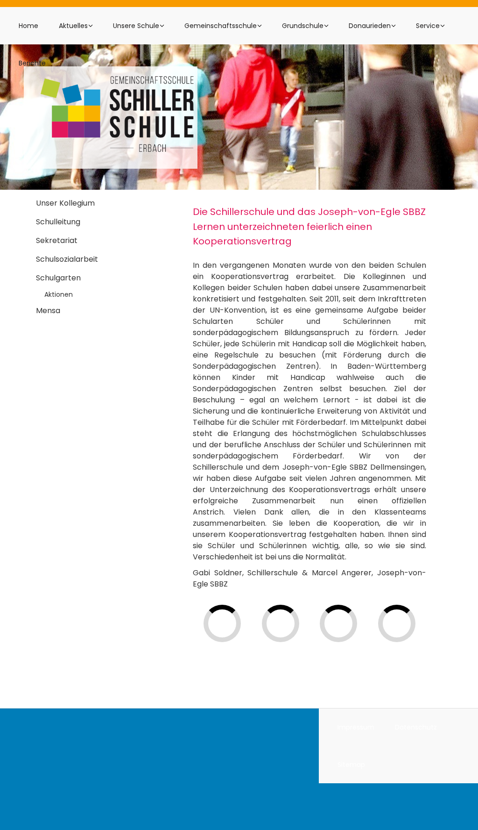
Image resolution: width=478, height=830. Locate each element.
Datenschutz (416, 727)
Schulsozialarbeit (67, 259)
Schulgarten (58, 277)
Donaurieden (370, 25)
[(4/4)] (420, 642)
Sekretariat (56, 240)
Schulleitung (58, 221)
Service (428, 25)
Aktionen (58, 294)
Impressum (355, 727)
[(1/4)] (245, 642)
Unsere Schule (136, 25)
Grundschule (302, 25)
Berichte (32, 63)
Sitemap (351, 764)
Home (28, 25)
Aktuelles (73, 25)
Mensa (48, 310)
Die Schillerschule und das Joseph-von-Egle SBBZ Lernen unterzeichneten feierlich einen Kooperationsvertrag (309, 226)
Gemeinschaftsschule (220, 25)
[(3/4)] (361, 642)
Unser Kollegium (65, 203)
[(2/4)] (303, 642)
